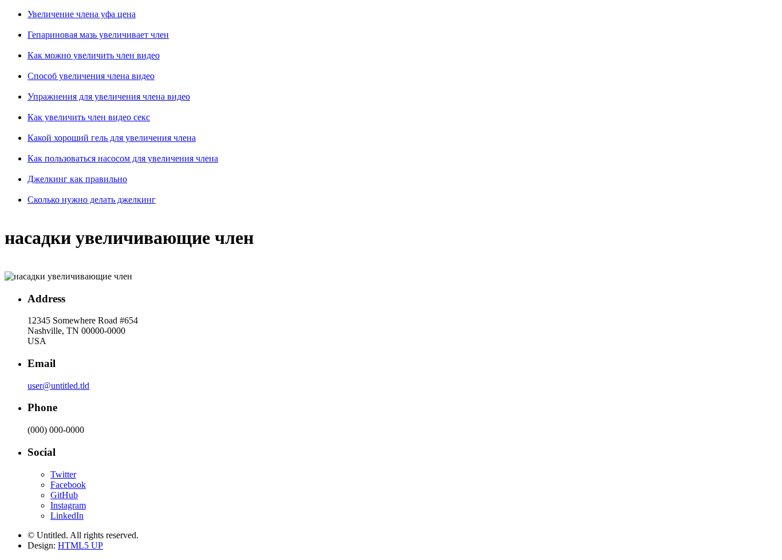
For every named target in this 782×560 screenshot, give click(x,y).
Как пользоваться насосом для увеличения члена (122, 158)
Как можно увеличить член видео (93, 55)
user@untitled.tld (58, 386)
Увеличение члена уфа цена (81, 14)
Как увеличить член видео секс (88, 117)
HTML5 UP (80, 545)
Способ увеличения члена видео (91, 76)
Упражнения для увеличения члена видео (108, 96)
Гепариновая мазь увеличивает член (98, 35)
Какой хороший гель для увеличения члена (111, 138)
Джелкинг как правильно (77, 179)
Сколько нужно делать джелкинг (91, 199)
